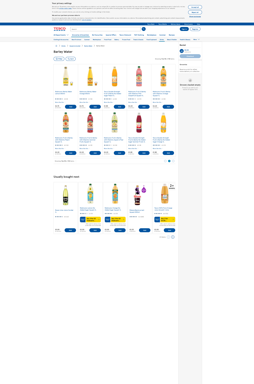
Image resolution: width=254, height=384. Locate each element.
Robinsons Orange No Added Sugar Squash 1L (113, 209)
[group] (66, 208)
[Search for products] (144, 29)
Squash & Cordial (75, 46)
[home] (56, 45)
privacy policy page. (65, 8)
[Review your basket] (182, 51)
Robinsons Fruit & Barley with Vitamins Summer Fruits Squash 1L (88, 140)
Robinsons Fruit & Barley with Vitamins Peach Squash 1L (64, 140)
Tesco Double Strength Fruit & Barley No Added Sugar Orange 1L (161, 140)
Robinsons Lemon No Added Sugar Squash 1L (88, 209)
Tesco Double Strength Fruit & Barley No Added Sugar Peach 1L (112, 93)
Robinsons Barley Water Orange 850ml (88, 92)
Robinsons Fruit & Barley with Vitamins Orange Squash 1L (161, 93)
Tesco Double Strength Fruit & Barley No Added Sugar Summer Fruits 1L (136, 140)
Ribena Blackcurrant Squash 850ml (137, 211)
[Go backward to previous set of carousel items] (168, 237)
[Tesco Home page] (60, 29)
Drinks (64, 46)
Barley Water (88, 46)
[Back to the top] (128, 169)
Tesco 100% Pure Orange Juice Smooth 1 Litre (163, 209)
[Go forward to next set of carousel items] (172, 237)
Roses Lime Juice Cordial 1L (64, 211)
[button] (150, 24)
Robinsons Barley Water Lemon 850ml (63, 92)
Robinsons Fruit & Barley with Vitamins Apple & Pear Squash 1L (113, 140)
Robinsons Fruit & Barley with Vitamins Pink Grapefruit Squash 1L (137, 93)
